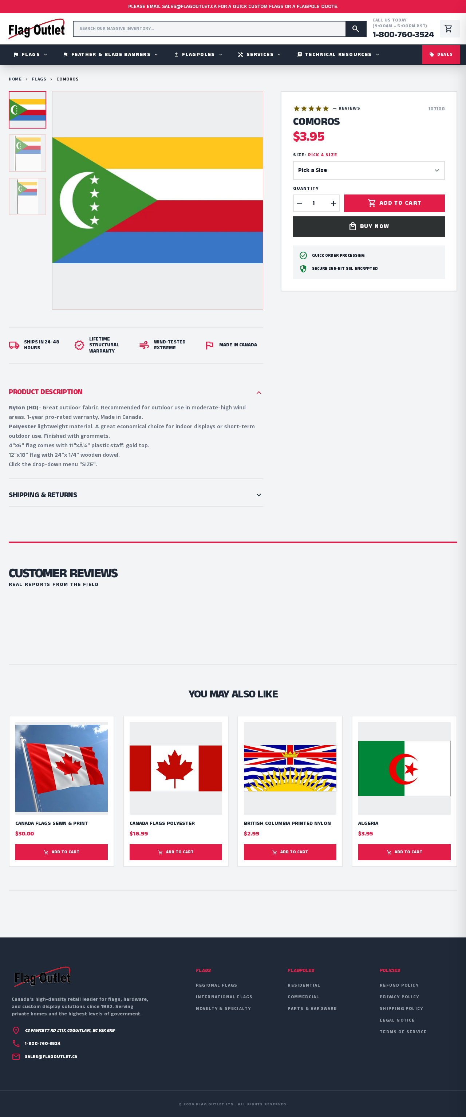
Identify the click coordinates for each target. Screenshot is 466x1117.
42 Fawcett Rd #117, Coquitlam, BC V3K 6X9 (69, 1031)
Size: (315, 155)
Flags (30, 54)
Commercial (303, 997)
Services (260, 54)
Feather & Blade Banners (111, 54)
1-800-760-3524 (403, 34)
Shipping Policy (401, 1009)
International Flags (224, 997)
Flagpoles (198, 54)
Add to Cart (395, 203)
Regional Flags (217, 985)
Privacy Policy (399, 997)
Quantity (306, 189)
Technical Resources (338, 54)
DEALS (441, 54)
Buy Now (369, 226)
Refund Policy (399, 985)
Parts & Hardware (312, 1009)
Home (15, 79)
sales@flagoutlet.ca (51, 1057)
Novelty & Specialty (223, 1009)
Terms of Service (403, 1032)
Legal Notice (397, 1020)
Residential (304, 985)
